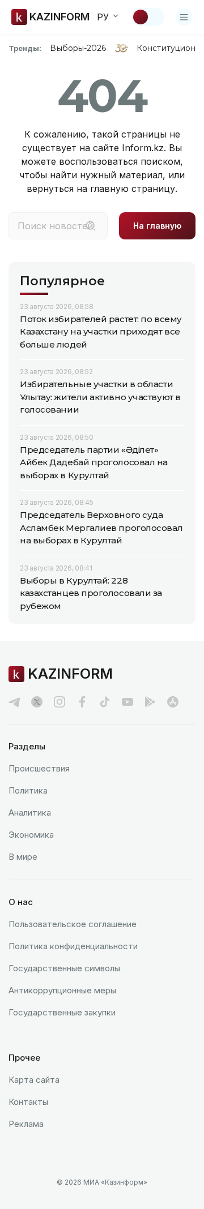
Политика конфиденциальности (73, 946)
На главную (157, 225)
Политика (28, 790)
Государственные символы (64, 968)
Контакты (28, 1101)
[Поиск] (90, 225)
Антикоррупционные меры (62, 990)
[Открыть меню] (184, 16)
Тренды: (24, 48)
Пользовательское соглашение (72, 924)
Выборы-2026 (78, 48)
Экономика (31, 834)
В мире (22, 856)
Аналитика (29, 812)
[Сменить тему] (147, 17)
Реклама (26, 1123)
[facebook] (82, 702)
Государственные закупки (62, 1012)
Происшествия (39, 768)
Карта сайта (34, 1079)
